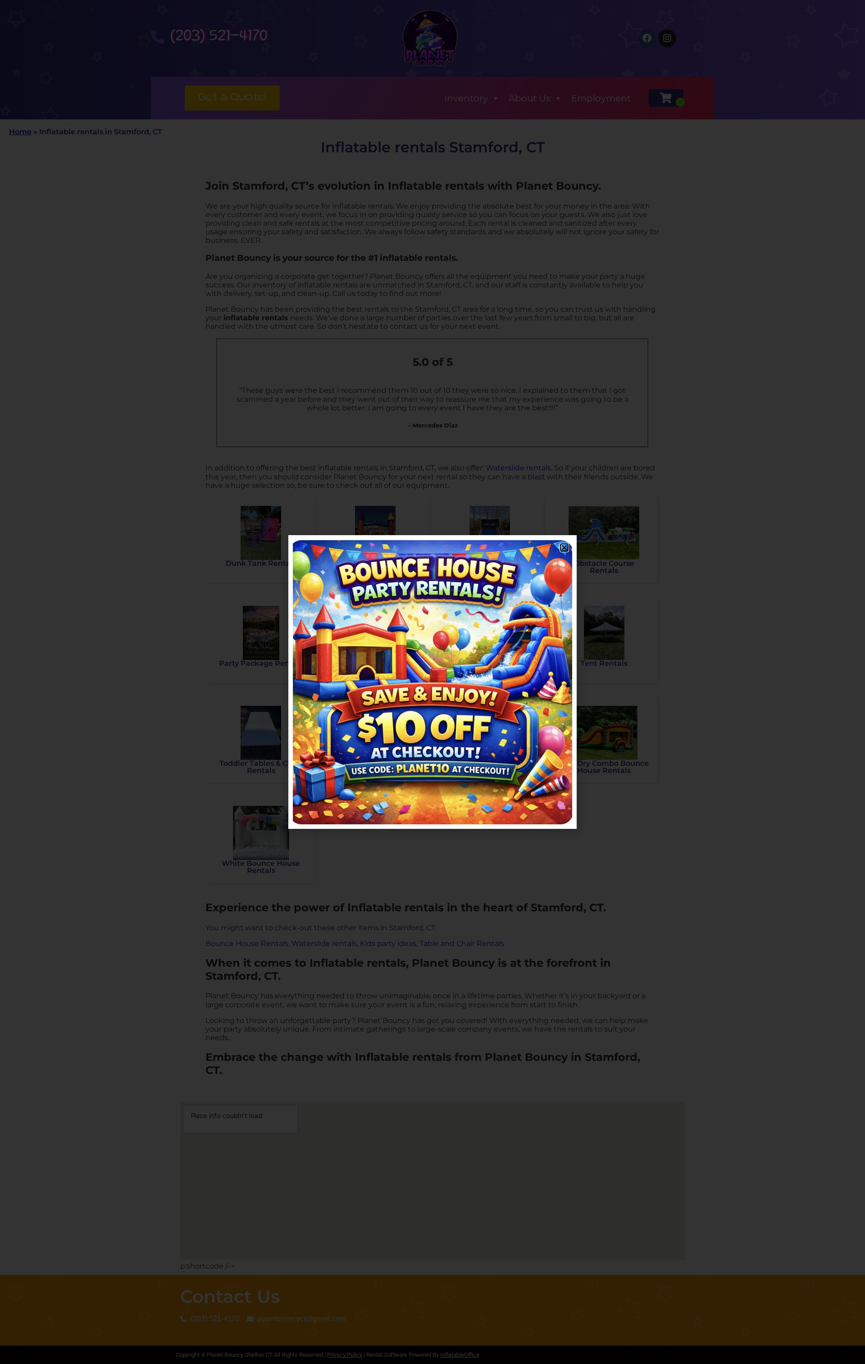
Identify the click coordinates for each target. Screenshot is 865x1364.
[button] (564, 547)
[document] (432, 682)
